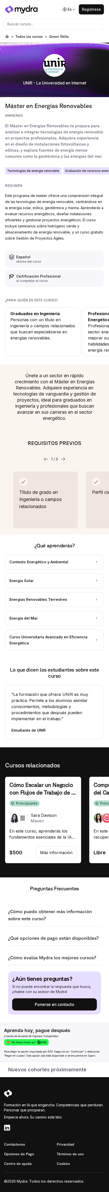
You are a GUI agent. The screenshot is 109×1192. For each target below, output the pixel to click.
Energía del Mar (23, 618)
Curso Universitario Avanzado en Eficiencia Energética (48, 640)
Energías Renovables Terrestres (38, 599)
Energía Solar (21, 581)
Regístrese (91, 9)
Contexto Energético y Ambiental (38, 562)
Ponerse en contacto (54, 1004)
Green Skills (59, 36)
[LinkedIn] (54, 1128)
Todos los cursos (29, 36)
